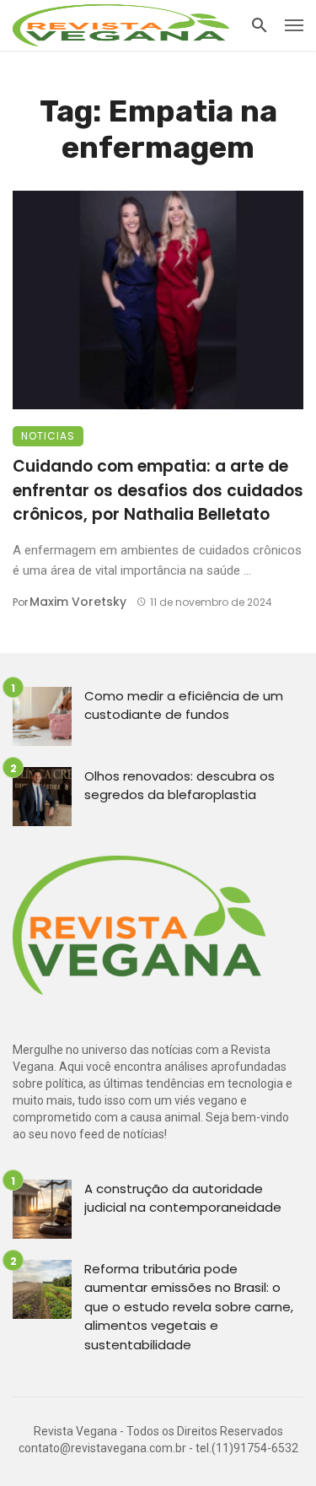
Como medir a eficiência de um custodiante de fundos (183, 705)
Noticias (48, 436)
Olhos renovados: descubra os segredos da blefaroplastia (179, 785)
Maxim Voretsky (77, 601)
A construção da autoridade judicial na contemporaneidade (182, 1198)
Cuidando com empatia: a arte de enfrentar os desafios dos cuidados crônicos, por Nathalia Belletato (158, 490)
